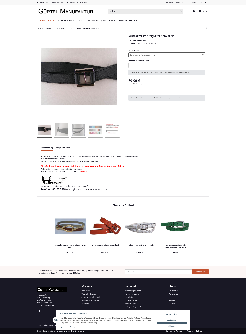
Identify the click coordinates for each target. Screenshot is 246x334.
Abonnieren (200, 272)
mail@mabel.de (48, 305)
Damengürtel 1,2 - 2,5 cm (146, 43)
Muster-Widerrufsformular (91, 297)
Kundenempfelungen (133, 291)
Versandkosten (87, 303)
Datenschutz (173, 291)
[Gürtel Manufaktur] (66, 11)
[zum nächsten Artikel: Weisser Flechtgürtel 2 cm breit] (206, 28)
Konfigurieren (172, 320)
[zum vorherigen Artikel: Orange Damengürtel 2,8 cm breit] (202, 28)
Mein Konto (180, 2)
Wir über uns (173, 294)
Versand (146, 84)
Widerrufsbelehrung (88, 294)
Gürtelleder (129, 297)
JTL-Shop (199, 331)
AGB (170, 297)
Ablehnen (171, 326)
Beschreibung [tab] (47, 147)
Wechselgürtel (130, 303)
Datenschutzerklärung (76, 270)
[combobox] (166, 54)
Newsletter (173, 300)
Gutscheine (193, 2)
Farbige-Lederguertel (133, 307)
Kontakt (204, 2)
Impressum (85, 291)
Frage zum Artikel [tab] (64, 147)
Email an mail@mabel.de (78, 2)
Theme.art (179, 331)
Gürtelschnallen (131, 300)
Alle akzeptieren (172, 314)
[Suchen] (180, 11)
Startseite (169, 2)
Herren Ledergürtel (132, 294)
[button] (194, 11)
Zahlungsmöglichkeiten (90, 300)
